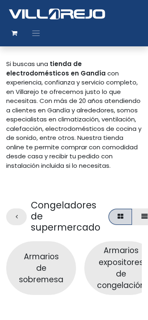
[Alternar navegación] (36, 33)
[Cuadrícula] (120, 216)
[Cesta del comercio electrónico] (14, 33)
